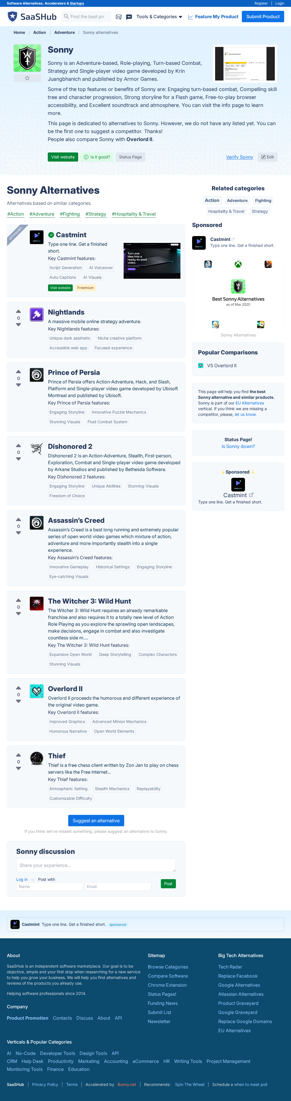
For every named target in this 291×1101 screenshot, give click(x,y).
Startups (77, 3)
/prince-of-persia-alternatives (43, 366)
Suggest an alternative (96, 820)
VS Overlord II (221, 365)
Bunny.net (127, 1084)
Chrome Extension (167, 985)
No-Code (26, 1053)
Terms (72, 1084)
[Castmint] (36, 237)
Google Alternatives (239, 985)
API (118, 1018)
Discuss (84, 1018)
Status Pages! (162, 994)
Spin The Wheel (189, 1084)
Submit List (159, 1012)
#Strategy (96, 214)
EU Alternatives (250, 402)
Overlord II (139, 139)
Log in (22, 879)
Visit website (63, 156)
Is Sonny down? (238, 446)
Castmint (235, 495)
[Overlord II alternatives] (36, 691)
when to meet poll (250, 1084)
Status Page (130, 156)
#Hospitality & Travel (134, 214)
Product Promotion (27, 1018)
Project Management (228, 1061)
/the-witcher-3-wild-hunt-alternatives (51, 594)
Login (279, 3)
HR (166, 1061)
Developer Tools (57, 1053)
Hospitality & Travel (226, 211)
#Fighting (70, 214)
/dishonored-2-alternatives (40, 440)
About (103, 1018)
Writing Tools (188, 1061)
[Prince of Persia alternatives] (36, 375)
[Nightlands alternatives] (36, 314)
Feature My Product (216, 16)
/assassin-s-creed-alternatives (44, 514)
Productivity (61, 1061)
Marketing (88, 1061)
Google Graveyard (237, 1012)
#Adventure (42, 214)
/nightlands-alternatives (37, 305)
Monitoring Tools (25, 1069)
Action (212, 200)
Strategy (260, 211)
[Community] (129, 16)
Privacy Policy (45, 1084)
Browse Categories (168, 967)
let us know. (246, 414)
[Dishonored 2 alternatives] (36, 449)
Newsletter (159, 1021)
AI (9, 1053)
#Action (15, 214)
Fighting (263, 200)
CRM (12, 1061)
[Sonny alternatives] (27, 58)
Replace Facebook (238, 976)
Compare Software (168, 976)
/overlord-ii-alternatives (37, 682)
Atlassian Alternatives (240, 994)
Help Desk (32, 1061)
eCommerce (146, 1061)
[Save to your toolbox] (27, 78)
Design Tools (93, 1053)
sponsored (117, 924)
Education (79, 1069)
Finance (55, 1069)
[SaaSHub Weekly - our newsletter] (119, 16)
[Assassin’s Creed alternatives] (36, 523)
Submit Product (263, 16)
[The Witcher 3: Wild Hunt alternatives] (36, 603)
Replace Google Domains (245, 1021)
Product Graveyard (238, 1003)
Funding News (163, 1003)
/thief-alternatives (30, 749)
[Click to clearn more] (145, 924)
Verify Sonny (239, 157)
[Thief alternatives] (36, 758)
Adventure (237, 200)
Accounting (116, 1061)
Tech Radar (230, 967)
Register (261, 3)
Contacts (62, 1018)
